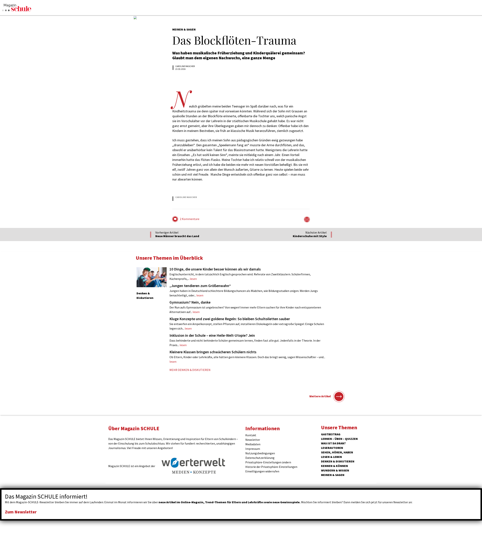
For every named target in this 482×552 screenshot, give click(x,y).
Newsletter (252, 440)
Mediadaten (252, 444)
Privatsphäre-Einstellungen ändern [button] (268, 462)
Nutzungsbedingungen (260, 453)
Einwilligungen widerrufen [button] (262, 471)
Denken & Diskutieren (337, 461)
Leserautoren (332, 448)
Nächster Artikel (310, 234)
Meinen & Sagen (332, 475)
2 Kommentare (189, 219)
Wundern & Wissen (335, 470)
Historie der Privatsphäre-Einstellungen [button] (271, 467)
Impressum (252, 449)
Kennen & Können (334, 466)
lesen (240, 274)
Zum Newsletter (21, 512)
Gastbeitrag (330, 434)
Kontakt (250, 435)
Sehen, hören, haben (337, 452)
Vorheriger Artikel (177, 234)
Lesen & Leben (331, 457)
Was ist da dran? (333, 443)
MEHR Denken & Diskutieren (189, 370)
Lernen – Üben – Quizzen (339, 439)
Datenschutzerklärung (260, 458)
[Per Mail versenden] (307, 219)
